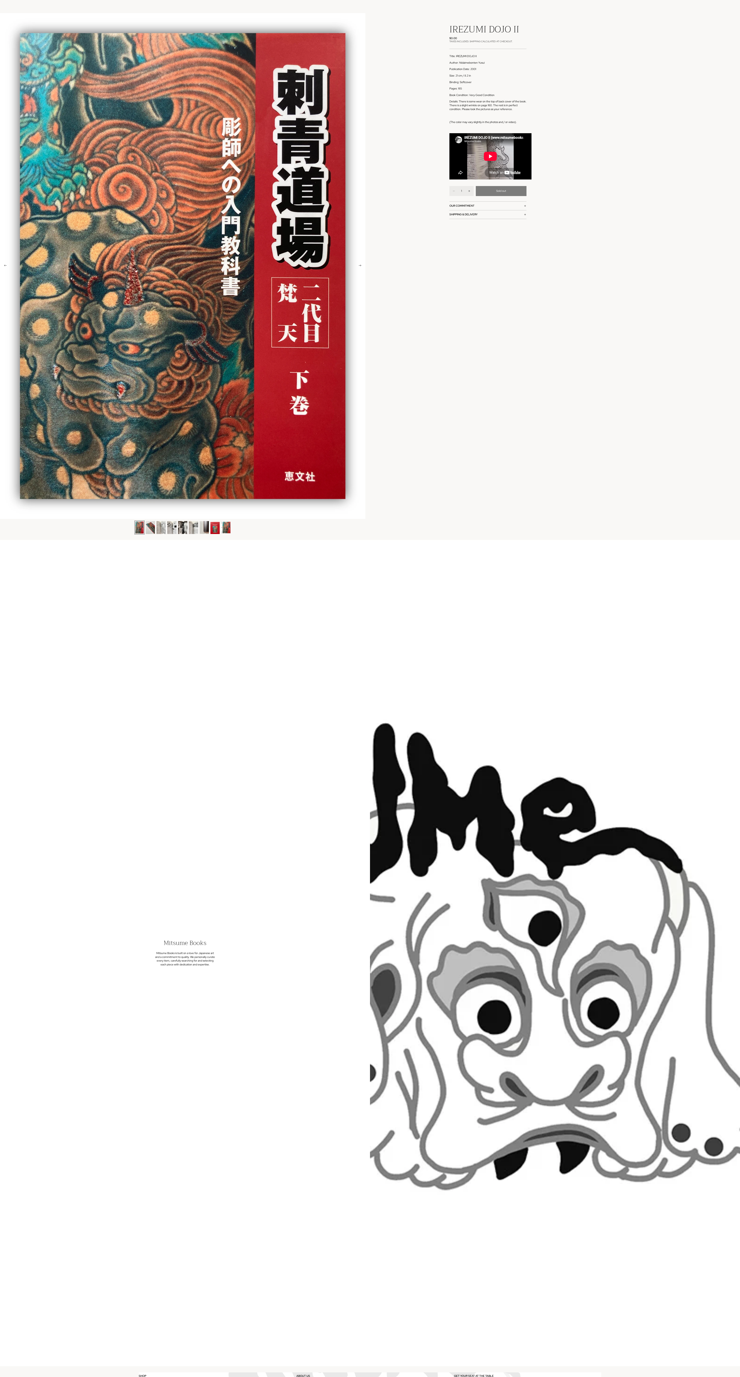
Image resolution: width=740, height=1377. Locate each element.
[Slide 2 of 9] (150, 527)
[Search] (580, 6)
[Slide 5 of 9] (182, 527)
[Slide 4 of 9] (172, 527)
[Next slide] (361, 266)
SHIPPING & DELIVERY (463, 214)
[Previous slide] (4, 266)
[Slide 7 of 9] (204, 527)
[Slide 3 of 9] (161, 527)
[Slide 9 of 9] (225, 527)
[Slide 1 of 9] (139, 527)
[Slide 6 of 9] (193, 527)
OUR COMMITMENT (461, 205)
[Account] (588, 6)
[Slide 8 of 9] (215, 527)
